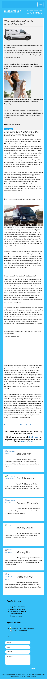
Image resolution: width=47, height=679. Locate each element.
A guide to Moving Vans (17, 609)
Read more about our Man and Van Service (20, 425)
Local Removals (25, 478)
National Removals (27, 502)
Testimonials (23, 630)
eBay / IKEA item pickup (17, 607)
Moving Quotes (25, 527)
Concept (23, 674)
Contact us (33, 676)
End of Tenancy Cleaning (18, 611)
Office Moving (25, 576)
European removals (16, 614)
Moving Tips (23, 552)
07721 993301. (27, 441)
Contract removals (16, 616)
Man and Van (24, 453)
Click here (33, 437)
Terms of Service (24, 676)
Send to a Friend (28, 628)
